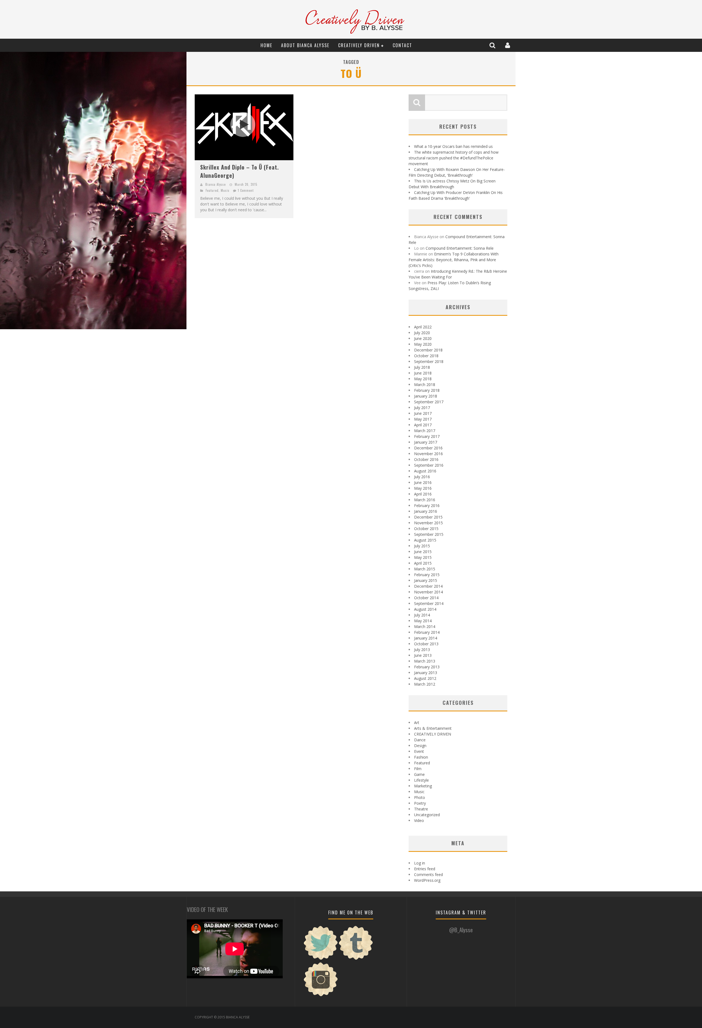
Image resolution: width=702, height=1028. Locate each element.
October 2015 (426, 528)
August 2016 (425, 471)
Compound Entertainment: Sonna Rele (460, 248)
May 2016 (423, 488)
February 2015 (427, 574)
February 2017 (427, 436)
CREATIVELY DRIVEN (359, 45)
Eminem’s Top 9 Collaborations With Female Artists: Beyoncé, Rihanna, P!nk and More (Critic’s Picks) (454, 259)
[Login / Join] (508, 45)
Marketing (423, 785)
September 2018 (428, 361)
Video (419, 820)
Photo (419, 797)
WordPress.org (427, 880)
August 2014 (425, 609)
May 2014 (423, 620)
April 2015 (423, 563)
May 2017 (423, 419)
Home (266, 45)
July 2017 (422, 407)
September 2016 (428, 465)
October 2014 (426, 597)
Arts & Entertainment (433, 728)
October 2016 (426, 459)
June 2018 (423, 373)
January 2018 (425, 396)
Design (420, 745)
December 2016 (428, 447)
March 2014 (424, 626)
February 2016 (427, 505)
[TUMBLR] (355, 959)
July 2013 (422, 649)
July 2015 (422, 545)
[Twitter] (320, 959)
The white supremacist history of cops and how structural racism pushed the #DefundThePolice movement (454, 158)
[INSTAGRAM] (320, 995)
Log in (419, 863)
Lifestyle (421, 780)
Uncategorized (427, 814)
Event (419, 751)
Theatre (421, 809)
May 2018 (423, 378)
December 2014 (428, 586)
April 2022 (423, 326)
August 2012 (425, 678)
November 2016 (428, 453)
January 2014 (425, 638)
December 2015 (428, 517)
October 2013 (426, 643)
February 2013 (427, 666)
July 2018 (422, 367)
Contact (402, 45)
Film (417, 768)
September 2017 (428, 401)
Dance (420, 739)
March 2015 (424, 568)
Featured (212, 190)
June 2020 (423, 338)
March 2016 (424, 499)
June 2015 (423, 551)
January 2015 (425, 580)
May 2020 (423, 344)
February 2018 (427, 390)
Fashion (421, 757)
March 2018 (424, 384)
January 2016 (425, 511)
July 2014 (422, 615)
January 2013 (425, 672)
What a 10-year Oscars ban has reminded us (453, 146)
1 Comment (246, 190)
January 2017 (425, 442)
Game (419, 774)
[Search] (493, 45)
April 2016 (423, 494)
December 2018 (428, 350)
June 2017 (423, 413)
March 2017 (424, 430)
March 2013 (424, 661)
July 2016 (422, 476)
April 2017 (423, 424)
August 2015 (425, 540)
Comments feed (428, 874)
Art (416, 722)
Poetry (420, 803)
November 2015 (428, 522)
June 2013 (423, 655)
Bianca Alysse (215, 184)
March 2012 (424, 684)
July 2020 (422, 332)
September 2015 (428, 534)
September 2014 (428, 603)
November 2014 (428, 592)
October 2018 (426, 355)
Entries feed (424, 868)
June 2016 (423, 482)
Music (225, 190)
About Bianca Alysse (305, 45)
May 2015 (423, 557)
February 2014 (427, 632)
